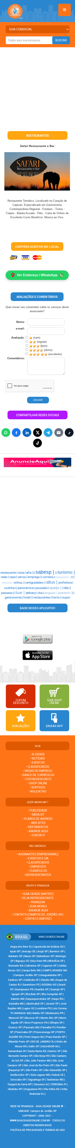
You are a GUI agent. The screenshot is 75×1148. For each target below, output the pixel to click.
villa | (66, 588)
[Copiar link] (69, 432)
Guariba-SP (42, 989)
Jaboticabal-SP (35, 1003)
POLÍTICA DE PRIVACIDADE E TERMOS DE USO (37, 1130)
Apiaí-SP (15, 951)
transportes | (63, 577)
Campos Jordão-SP (25, 975)
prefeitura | (66, 582)
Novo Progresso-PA (36, 1022)
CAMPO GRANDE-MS (54, 970)
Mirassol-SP (16, 1017)
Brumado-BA (16, 965)
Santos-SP (54, 1051)
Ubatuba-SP (15, 1089)
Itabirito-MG (17, 999)
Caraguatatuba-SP (50, 975)
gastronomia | (14, 597)
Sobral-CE (58, 1074)
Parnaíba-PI (48, 1027)
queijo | (56, 588)
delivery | (32, 593)
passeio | (65, 593)
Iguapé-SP (18, 994)
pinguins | (51, 593)
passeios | (8, 593)
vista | (22, 572)
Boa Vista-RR (39, 961)
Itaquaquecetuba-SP (38, 999)
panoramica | (26, 588)
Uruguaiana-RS (33, 1089)
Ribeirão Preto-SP (19, 1041)
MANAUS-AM (23, 1013)
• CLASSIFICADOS (37, 766)
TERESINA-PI (58, 1084)
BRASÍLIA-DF (56, 961)
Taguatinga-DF (36, 1079)
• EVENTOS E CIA (37, 858)
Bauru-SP (29, 956)
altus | (52, 582)
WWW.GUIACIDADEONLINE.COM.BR (30, 1120)
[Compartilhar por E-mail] (58, 432)
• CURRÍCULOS (37, 870)
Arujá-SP (42, 951)
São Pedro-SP (34, 1070)
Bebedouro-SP (45, 956)
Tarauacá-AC (41, 1084)
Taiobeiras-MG (55, 1079)
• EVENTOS (37, 762)
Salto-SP (34, 1046)
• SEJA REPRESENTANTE (37, 898)
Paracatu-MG (31, 1027)
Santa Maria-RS (37, 1051)
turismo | (66, 572)
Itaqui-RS (57, 999)
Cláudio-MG (47, 980)
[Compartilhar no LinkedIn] (26, 432)
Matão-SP (38, 1013)
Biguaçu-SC (22, 961)
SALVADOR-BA (50, 1046)
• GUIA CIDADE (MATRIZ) (37, 894)
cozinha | (10, 588)
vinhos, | (19, 582)
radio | (5, 577)
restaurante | (9, 572)
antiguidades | (35, 582)
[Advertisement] (37, 86)
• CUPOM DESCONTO (37, 779)
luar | (21, 592)
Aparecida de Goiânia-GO (49, 946)
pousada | (42, 588)
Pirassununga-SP (44, 1032)
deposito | (8, 582)
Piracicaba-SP (23, 1032)
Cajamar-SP (49, 965)
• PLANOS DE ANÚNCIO (37, 818)
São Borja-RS (42, 1055)
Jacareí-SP (52, 1003)
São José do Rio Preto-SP (39, 1065)
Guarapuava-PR (24, 989)
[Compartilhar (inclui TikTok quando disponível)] (37, 443)
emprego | (35, 577)
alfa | (29, 572)
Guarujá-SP (57, 989)
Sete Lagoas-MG (40, 1074)
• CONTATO (37, 835)
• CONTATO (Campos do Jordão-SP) (37, 914)
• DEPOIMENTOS (37, 827)
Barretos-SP (57, 951)
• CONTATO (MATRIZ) (37, 918)
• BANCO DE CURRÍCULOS (37, 775)
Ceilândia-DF (31, 980)
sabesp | (45, 572)
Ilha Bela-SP (33, 994)
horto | (56, 597)
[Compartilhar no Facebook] (16, 432)
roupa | (65, 597)
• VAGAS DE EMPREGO (37, 770)
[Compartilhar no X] (37, 432)
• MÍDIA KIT (37, 814)
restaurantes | (42, 597)
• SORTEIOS (37, 787)
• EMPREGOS (37, 866)
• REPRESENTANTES (37, 875)
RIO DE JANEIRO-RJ (43, 1041)
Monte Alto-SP (49, 1017)
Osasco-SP (15, 1027)
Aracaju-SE (28, 951)
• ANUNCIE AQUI (37, 831)
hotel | (28, 597)
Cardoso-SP (15, 980)
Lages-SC (29, 1008)
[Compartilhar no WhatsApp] (5, 432)
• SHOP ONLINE (37, 783)
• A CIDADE (37, 754)
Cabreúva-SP (33, 965)
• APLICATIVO (37, 791)
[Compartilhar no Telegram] (48, 432)
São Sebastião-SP (55, 1070)
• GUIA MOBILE (37, 906)
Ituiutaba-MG (16, 1003)
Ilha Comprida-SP (52, 994)
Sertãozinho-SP (19, 1074)
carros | (23, 577)
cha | (41, 593)
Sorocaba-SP (18, 1079)
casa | (13, 577)
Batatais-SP (15, 956)
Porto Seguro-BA (34, 1036)
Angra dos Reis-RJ (21, 946)
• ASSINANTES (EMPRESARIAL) (37, 854)
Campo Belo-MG (31, 970)
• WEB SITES (37, 823)
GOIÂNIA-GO (49, 984)
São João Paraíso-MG (38, 1060)
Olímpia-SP (56, 1022)
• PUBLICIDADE (37, 810)
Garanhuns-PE (31, 984)
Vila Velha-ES (51, 1089)
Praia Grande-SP (55, 1036)
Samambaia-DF (17, 1051)
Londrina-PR (43, 1008)
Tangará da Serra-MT (20, 1084)
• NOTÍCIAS (37, 758)
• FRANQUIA (37, 902)
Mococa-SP (32, 1017)
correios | (49, 577)
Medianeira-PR (54, 1013)
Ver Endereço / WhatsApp (37, 275)
